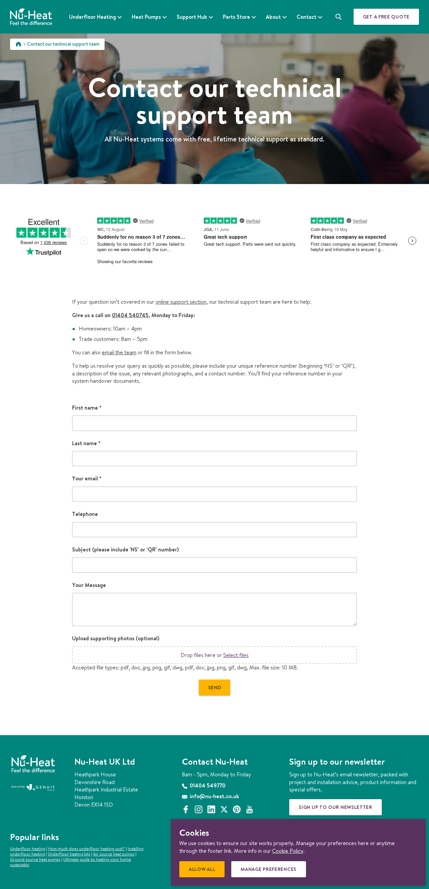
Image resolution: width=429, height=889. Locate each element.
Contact (306, 16)
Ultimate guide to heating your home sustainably (70, 862)
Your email (87, 478)
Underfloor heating (27, 848)
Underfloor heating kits (69, 854)
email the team (119, 352)
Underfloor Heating (92, 16)
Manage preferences (271, 871)
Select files (236, 655)
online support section (181, 301)
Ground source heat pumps (35, 859)
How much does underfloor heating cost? (86, 848)
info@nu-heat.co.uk (213, 796)
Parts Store (236, 16)
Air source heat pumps (113, 854)
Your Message (89, 585)
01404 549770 (207, 785)
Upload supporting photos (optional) (116, 638)
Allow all (204, 871)
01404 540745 (130, 315)
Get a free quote (386, 16)
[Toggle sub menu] (120, 17)
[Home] (18, 44)
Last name (86, 443)
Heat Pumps (146, 16)
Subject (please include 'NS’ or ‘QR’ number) (125, 549)
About (273, 16)
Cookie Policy (287, 850)
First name (87, 407)
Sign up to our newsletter (335, 807)
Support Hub (192, 16)
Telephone (85, 514)
